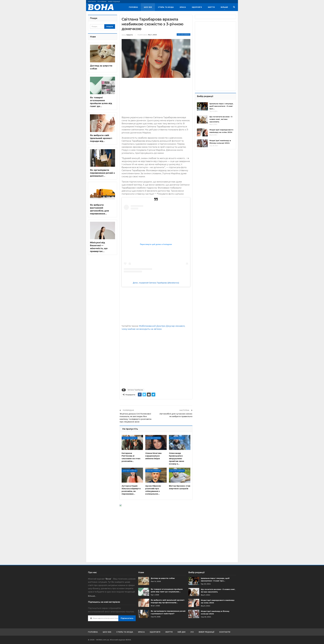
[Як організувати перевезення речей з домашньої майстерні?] (102, 158)
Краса (183, 7)
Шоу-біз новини (183, 34)
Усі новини (102, 1)
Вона (108, 579)
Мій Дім (181, 632)
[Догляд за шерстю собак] (102, 53)
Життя (211, 7)
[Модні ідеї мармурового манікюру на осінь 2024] (202, 132)
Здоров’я (197, 7)
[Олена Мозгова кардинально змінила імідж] (156, 442)
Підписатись (127, 618)
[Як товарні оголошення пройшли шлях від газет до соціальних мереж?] (102, 85)
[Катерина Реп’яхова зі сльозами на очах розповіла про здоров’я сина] (132, 442)
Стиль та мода (166, 7)
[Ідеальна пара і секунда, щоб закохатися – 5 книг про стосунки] (202, 106)
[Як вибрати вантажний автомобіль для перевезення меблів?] (102, 193)
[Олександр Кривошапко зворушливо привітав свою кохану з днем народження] (179, 442)
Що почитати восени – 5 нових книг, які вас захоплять (220, 119)
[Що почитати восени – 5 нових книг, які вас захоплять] (202, 119)
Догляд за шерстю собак (163, 578)
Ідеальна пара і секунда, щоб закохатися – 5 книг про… (221, 106)
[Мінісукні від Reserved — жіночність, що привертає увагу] (102, 230)
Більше (224, 7)
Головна (133, 7)
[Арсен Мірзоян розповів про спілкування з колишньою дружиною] (156, 475)
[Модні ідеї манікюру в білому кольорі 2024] (202, 143)
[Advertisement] (156, 98)
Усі (192, 632)
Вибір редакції (114, 1)
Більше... (92, 596)
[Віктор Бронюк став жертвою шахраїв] (179, 475)
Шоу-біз (148, 7)
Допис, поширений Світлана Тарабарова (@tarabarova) (156, 283)
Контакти (92, 1)
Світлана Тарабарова (135, 390)
